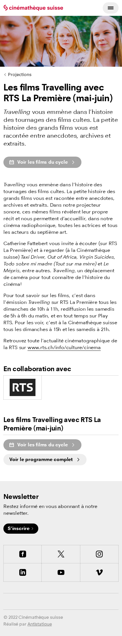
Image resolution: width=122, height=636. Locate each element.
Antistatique (40, 624)
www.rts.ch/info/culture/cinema (64, 348)
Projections (19, 74)
